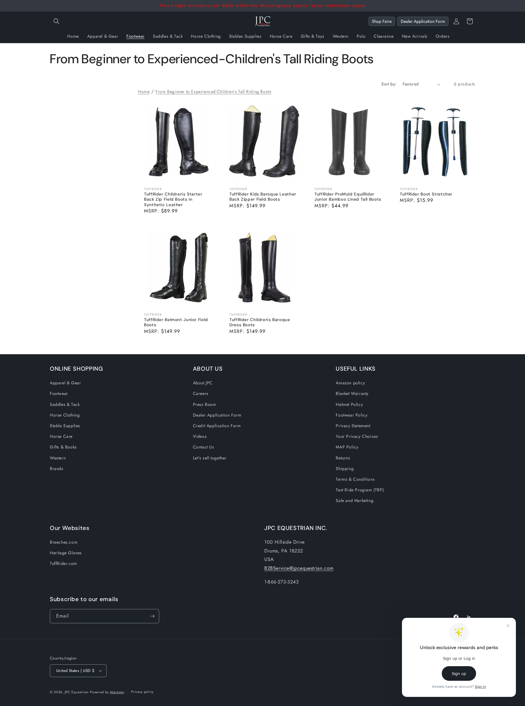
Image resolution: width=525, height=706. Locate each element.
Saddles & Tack (65, 404)
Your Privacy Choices (357, 436)
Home (143, 91)
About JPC (203, 383)
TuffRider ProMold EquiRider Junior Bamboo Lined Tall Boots (347, 197)
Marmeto (117, 692)
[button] (56, 21)
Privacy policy (142, 691)
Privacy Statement (353, 426)
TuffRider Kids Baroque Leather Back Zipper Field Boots (262, 197)
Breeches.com (63, 542)
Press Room (204, 404)
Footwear (59, 393)
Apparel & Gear (65, 383)
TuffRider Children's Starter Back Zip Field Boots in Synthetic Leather (173, 199)
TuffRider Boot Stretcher (426, 194)
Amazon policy (350, 383)
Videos (200, 436)
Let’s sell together (210, 458)
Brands (56, 468)
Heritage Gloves (66, 553)
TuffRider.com (63, 563)
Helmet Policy (349, 404)
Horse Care (61, 436)
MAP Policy (347, 447)
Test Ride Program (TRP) (360, 490)
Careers (200, 393)
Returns (343, 458)
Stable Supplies (65, 426)
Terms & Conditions (355, 479)
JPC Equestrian (77, 692)
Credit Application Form (217, 426)
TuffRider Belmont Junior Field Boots (176, 322)
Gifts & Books (63, 447)
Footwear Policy (351, 415)
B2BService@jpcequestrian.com (299, 568)
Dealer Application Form (423, 21)
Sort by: (388, 84)
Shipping (345, 468)
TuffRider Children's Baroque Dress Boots (259, 322)
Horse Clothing (65, 415)
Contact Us (203, 447)
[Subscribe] (152, 616)
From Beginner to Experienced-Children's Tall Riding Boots (213, 91)
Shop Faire (382, 21)
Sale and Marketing (354, 500)
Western (58, 458)
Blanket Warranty (352, 393)
